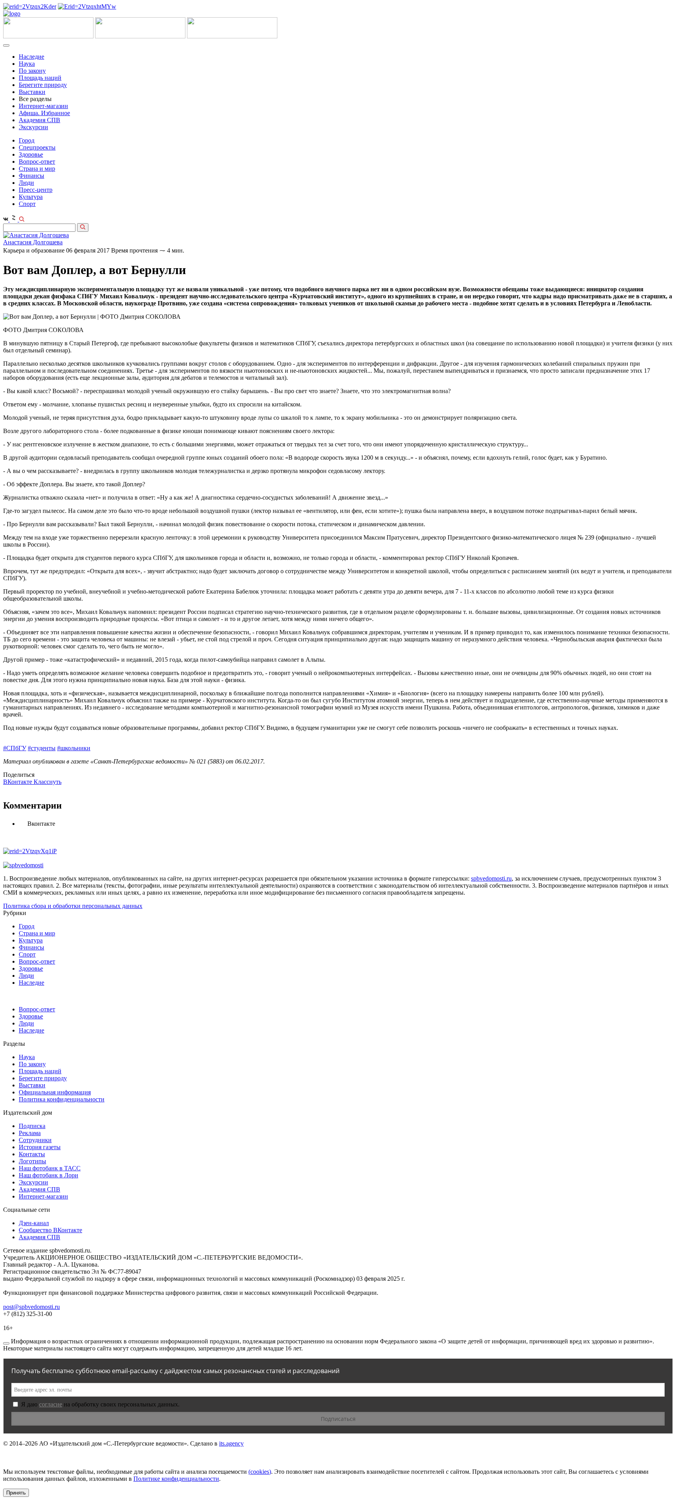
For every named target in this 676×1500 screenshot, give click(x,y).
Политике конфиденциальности (176, 1478)
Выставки (32, 91)
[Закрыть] (6, 1343)
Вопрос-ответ (37, 161)
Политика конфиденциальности (61, 1099)
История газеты (40, 1147)
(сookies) (259, 1471)
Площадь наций (40, 77)
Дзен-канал (34, 1223)
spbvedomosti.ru (491, 878)
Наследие (31, 56)
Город (26, 140)
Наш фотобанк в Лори (48, 1175)
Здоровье (31, 154)
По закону (32, 70)
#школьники (73, 748)
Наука (27, 63)
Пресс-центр (35, 189)
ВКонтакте (18, 781)
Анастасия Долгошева (33, 242)
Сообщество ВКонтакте (50, 1230)
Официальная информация (55, 1092)
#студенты (42, 748)
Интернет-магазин (43, 106)
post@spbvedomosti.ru (31, 1306)
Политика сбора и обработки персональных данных (72, 906)
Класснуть (47, 781)
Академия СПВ (39, 120)
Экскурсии (33, 127)
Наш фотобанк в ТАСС (50, 1168)
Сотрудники (35, 1140)
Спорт (27, 203)
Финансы (31, 175)
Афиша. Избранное (44, 113)
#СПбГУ (14, 748)
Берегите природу (43, 84)
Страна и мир (37, 168)
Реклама (30, 1133)
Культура (31, 196)
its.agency (231, 1443)
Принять (16, 1493)
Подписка (32, 1126)
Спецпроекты (37, 147)
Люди (26, 182)
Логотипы (32, 1161)
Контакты (32, 1154)
